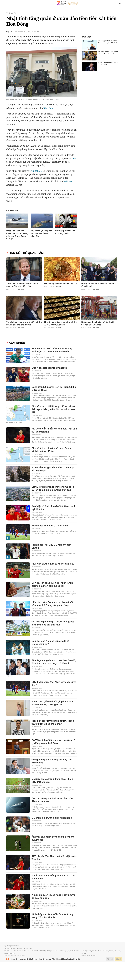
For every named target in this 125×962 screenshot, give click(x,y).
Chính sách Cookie (68, 959)
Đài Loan (67, 181)
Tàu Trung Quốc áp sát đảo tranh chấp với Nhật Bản (41, 233)
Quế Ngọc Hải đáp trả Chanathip (49, 368)
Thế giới (11, 13)
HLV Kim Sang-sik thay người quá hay (52, 564)
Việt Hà (9, 32)
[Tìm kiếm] (120, 3)
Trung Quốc (36, 170)
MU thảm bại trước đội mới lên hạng (51, 818)
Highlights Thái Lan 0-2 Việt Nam (49, 525)
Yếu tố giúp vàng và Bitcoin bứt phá (60, 284)
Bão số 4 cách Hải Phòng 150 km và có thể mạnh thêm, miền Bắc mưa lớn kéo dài (53, 409)
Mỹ (74, 158)
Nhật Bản (48, 108)
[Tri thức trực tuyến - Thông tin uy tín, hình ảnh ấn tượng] (67, 3)
